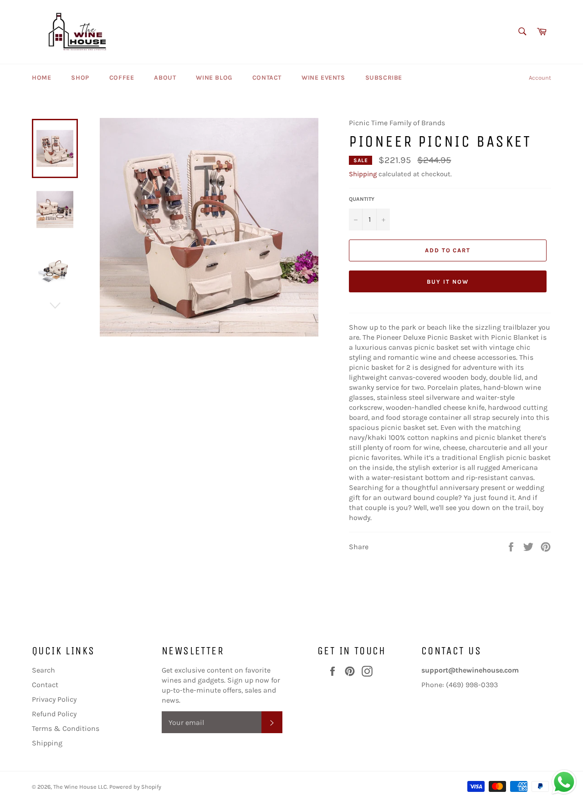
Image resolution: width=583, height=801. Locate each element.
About (165, 78)
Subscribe (383, 78)
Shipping (363, 174)
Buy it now (448, 281)
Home (41, 78)
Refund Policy (54, 713)
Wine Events (323, 78)
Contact (266, 78)
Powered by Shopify (135, 786)
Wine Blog (214, 78)
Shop (80, 78)
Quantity (361, 199)
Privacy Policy (54, 699)
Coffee (121, 78)
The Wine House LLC (80, 786)
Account (540, 77)
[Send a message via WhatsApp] (564, 782)
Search (43, 670)
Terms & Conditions (65, 728)
